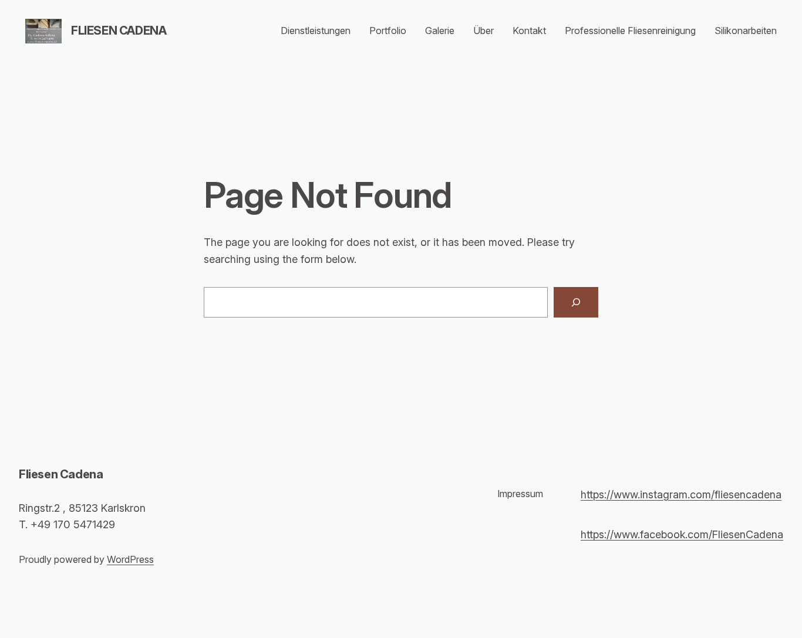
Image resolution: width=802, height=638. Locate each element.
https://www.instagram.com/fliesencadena (681, 494)
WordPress (130, 559)
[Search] (576, 302)
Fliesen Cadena (118, 30)
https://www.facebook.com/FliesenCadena (682, 534)
